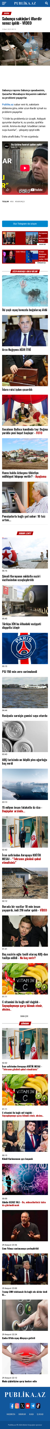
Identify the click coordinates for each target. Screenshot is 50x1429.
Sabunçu (20, 202)
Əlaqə (31, 1414)
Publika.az (8, 104)
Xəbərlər (22, 1414)
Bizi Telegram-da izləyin (25, 223)
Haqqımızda (11, 1414)
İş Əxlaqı (40, 1414)
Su (12, 202)
